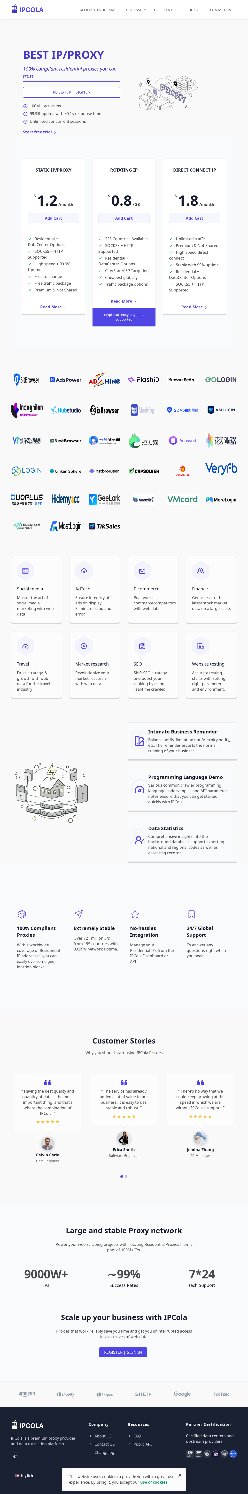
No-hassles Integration (144, 931)
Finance (200, 589)
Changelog (103, 1452)
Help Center (165, 10)
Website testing (208, 664)
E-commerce (146, 589)
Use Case (134, 10)
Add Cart (53, 218)
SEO (138, 664)
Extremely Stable (94, 928)
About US (102, 1436)
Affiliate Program (97, 10)
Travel (23, 664)
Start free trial (38, 132)
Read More (51, 307)
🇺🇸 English (24, 1475)
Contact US (220, 10)
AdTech (82, 589)
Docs (193, 10)
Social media (30, 589)
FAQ (136, 1436)
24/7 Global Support (200, 931)
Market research (92, 664)
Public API (142, 1444)
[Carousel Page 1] (122, 1176)
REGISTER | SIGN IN (72, 92)
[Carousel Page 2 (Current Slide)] (126, 1176)
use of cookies (153, 1482)
